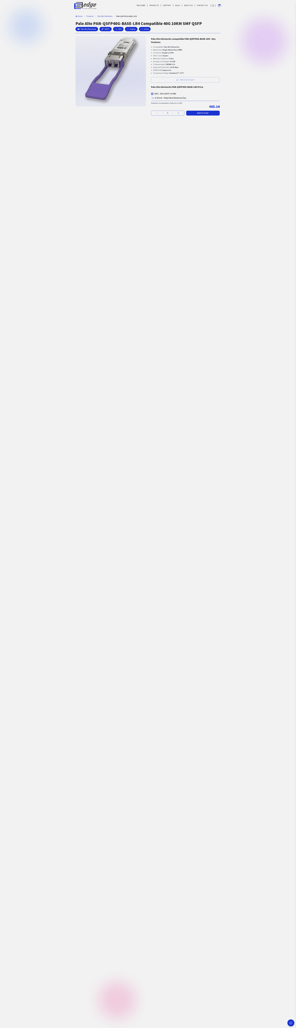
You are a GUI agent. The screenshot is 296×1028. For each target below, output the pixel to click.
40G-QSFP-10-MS (168, 94)
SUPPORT (167, 5)
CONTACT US (202, 5)
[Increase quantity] (178, 113)
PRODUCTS (154, 5)
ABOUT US (188, 5)
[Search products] (213, 5)
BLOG (177, 5)
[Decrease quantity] (157, 113)
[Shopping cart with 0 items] (219, 5)
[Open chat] (290, 1022)
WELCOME (141, 5)
